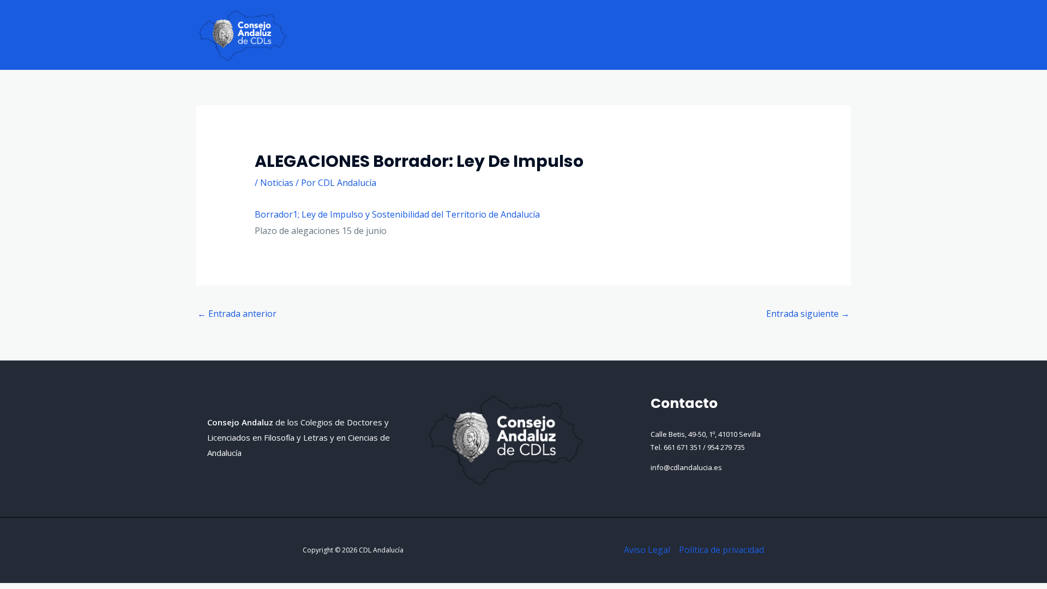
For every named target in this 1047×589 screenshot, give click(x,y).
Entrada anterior (236, 314)
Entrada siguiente (808, 314)
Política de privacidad (721, 550)
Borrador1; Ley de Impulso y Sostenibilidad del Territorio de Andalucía (397, 214)
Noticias (276, 183)
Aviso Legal (647, 550)
